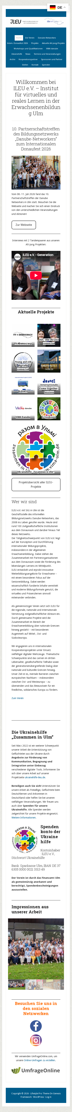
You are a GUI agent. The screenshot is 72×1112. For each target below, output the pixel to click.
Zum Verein (18, 698)
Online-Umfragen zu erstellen (39, 1060)
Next (57, 948)
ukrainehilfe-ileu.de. (35, 777)
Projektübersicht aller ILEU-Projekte (36, 485)
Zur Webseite (24, 225)
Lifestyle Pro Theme (39, 1093)
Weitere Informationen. (24, 817)
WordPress (38, 1097)
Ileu (36, 22)
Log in (48, 1097)
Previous (14, 948)
